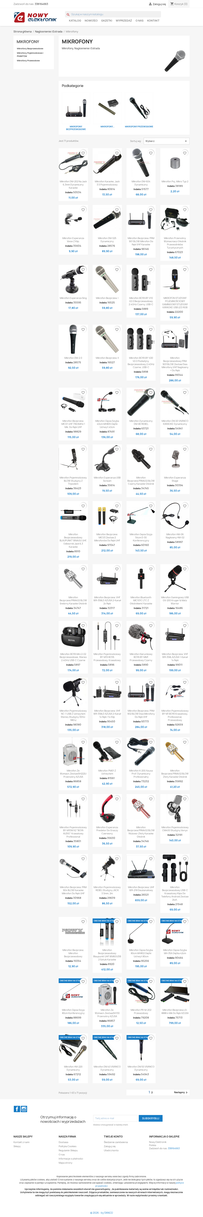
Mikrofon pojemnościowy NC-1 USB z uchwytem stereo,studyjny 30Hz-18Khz (73, 715)
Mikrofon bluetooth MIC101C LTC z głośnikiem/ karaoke (141, 600)
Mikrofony (28, 41)
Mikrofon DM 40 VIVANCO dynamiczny (107, 1068)
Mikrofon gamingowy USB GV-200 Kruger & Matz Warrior (175, 600)
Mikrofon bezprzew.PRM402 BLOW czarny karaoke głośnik (141, 480)
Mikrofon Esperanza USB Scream (107, 479)
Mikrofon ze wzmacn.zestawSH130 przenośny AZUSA (107, 1013)
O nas (140, 20)
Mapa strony (65, 1162)
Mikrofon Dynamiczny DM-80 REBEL (141, 422)
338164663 (41, 4)
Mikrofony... (108, 126)
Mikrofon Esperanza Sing (73, 297)
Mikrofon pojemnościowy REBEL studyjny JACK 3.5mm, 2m (107, 890)
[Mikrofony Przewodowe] (139, 108)
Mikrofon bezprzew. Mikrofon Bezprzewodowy (73, 953)
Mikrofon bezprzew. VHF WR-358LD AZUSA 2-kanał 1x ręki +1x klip (107, 714)
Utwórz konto (111, 1150)
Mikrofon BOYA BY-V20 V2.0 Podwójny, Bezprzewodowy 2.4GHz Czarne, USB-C (141, 362)
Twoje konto (113, 1136)
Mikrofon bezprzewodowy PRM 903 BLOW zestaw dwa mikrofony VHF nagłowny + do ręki (175, 364)
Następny (181, 1092)
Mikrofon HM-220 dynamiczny (73, 1068)
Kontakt (153, 20)
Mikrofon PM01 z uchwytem (107, 772)
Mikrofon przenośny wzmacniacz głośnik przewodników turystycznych (175, 243)
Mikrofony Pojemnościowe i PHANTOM (30, 54)
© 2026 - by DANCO (101, 1212)
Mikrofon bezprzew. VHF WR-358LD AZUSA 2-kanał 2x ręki (107, 600)
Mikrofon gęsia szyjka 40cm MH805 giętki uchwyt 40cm (107, 424)
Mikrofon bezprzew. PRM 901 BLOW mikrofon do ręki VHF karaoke (141, 241)
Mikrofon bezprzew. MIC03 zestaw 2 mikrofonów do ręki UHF (107, 537)
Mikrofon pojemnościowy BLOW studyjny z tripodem (73, 480)
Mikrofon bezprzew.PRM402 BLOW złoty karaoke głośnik (175, 773)
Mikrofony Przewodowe (28, 60)
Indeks (69, 192)
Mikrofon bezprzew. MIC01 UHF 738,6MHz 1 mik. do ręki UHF (73, 424)
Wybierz (166, 141)
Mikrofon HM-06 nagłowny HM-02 (175, 536)
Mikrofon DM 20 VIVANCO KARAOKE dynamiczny (175, 422)
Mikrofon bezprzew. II (107, 357)
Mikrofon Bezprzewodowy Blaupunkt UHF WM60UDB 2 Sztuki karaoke (107, 955)
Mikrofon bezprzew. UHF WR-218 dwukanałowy (141, 889)
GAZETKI (106, 20)
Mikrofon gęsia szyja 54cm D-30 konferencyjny (141, 537)
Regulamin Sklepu (68, 1150)
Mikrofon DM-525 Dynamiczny (107, 240)
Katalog (75, 20)
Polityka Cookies (67, 1146)
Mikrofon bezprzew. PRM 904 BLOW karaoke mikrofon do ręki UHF (73, 890)
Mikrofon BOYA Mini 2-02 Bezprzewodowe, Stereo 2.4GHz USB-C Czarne (73, 657)
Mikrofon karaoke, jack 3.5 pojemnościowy (107, 183)
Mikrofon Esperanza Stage (175, 479)
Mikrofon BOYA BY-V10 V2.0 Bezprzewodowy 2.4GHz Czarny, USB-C (141, 301)
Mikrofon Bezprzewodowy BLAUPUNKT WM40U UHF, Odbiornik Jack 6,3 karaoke (73, 540)
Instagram (24, 1109)
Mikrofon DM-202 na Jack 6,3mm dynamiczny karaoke (73, 184)
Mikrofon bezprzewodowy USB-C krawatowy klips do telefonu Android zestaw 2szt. (175, 893)
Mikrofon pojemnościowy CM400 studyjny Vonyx (175, 829)
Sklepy (17, 1146)
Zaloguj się (110, 1146)
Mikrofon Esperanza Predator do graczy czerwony (107, 830)
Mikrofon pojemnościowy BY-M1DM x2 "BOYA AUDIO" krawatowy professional (73, 832)
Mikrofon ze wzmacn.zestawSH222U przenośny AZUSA (73, 773)
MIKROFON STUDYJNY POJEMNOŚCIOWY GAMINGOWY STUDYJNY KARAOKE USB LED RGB (175, 302)
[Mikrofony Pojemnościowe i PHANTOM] (107, 108)
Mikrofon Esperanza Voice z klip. (73, 240)
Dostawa (63, 1142)
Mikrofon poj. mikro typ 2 (175, 181)
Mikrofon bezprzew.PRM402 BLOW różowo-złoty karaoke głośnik (141, 832)
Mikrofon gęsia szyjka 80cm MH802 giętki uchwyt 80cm (141, 953)
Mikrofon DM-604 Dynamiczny (141, 183)
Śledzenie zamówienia (116, 1142)
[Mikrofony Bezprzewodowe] (76, 108)
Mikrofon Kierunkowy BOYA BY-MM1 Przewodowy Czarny (141, 657)
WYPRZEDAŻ (124, 20)
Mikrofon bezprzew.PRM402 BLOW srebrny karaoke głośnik (73, 600)
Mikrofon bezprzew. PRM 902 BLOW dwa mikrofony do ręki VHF (141, 714)
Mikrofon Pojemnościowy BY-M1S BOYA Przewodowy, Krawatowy (107, 657)
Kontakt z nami (21, 1142)
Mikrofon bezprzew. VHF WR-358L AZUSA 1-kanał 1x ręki (175, 657)
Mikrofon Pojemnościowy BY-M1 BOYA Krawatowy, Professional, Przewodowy (175, 715)
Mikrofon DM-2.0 (73, 357)
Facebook (17, 1109)
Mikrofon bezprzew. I (107, 297)
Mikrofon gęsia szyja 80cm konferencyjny (73, 1011)
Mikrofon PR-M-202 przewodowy (141, 1011)
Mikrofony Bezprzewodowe (30, 48)
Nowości (91, 20)
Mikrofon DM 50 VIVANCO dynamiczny (141, 1068)
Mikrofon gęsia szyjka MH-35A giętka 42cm (175, 952)
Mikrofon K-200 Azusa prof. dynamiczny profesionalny (141, 773)
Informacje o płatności (71, 1158)
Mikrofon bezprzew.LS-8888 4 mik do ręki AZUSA (175, 1011)
